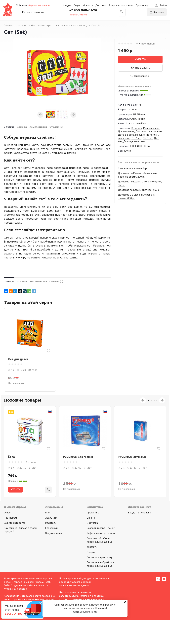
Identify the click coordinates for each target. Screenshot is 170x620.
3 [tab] (154, 400)
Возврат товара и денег (101, 528)
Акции (77, 5)
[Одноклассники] (11, 291)
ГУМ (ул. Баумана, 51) (130, 94)
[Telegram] (34, 291)
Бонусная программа (121, 5)
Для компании (126, 131)
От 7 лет (136, 138)
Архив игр (51, 517)
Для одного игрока (134, 141)
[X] (20, 291)
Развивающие (151, 128)
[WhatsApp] (29, 291)
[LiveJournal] (25, 291)
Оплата (91, 517)
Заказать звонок (78, 14)
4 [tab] (156, 400)
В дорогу (136, 128)
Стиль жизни (137, 118)
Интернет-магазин (128, 90)
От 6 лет (148, 138)
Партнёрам (10, 517)
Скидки (67, 5)
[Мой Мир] (15, 291)
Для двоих (141, 131)
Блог (48, 512)
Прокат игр (142, 5)
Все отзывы (148, 43)
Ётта (11, 456)
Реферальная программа (101, 533)
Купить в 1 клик (140, 67)
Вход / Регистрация (139, 512)
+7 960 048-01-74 (83, 10)
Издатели (50, 522)
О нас (7, 512)
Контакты (92, 546)
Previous (40, 115)
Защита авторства (14, 522)
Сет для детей (18, 359)
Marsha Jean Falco (137, 123)
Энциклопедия (53, 533)
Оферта (91, 552)
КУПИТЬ (140, 59)
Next (73, 115)
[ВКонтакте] (6, 291)
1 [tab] (148, 400)
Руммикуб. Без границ (78, 456)
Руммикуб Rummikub (132, 456)
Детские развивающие (131, 134)
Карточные (155, 131)
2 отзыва (31, 462)
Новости (88, 5)
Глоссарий (51, 528)
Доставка (101, 5)
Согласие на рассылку (99, 557)
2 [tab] (151, 400)
